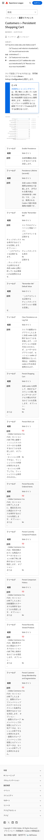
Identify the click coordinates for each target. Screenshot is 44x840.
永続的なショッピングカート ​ (23, 89)
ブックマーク (12, 37)
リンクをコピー (24, 37)
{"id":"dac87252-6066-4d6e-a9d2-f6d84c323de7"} (20, 45)
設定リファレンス (26, 18)
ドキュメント (10, 18)
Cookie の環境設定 (32, 831)
